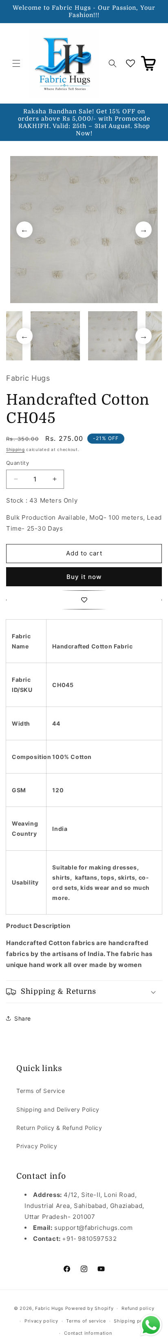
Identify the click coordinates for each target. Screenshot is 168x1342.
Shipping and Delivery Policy (57, 1109)
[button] (16, 63)
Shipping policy (133, 1321)
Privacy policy (41, 1321)
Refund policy (138, 1308)
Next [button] (143, 229)
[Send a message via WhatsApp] (151, 1325)
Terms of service (86, 1321)
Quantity (17, 463)
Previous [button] (24, 229)
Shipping (15, 449)
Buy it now (84, 577)
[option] (84, 229)
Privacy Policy (36, 1146)
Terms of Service (40, 1090)
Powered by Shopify (89, 1308)
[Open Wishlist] (130, 63)
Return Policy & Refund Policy (59, 1127)
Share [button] (22, 1018)
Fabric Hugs (49, 1308)
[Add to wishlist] (84, 599)
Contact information (88, 1333)
